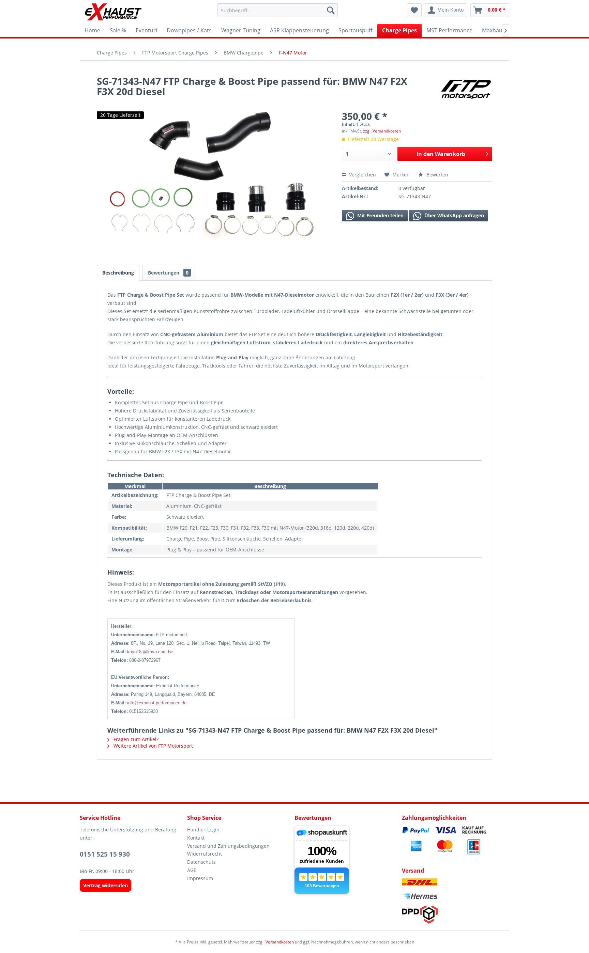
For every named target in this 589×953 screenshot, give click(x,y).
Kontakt (196, 837)
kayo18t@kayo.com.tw (149, 651)
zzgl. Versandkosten (382, 131)
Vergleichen (362, 174)
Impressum (200, 878)
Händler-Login (203, 829)
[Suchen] (330, 10)
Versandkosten (280, 942)
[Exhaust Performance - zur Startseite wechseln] (113, 11)
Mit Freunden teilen (380, 215)
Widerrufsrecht (204, 853)
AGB (192, 870)
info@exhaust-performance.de (156, 702)
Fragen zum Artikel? (135, 739)
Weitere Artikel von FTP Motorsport (152, 746)
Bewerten (436, 174)
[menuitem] (277, 10)
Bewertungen (168, 272)
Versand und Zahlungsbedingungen (228, 846)
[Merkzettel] (414, 10)
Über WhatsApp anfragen (453, 215)
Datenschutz (201, 862)
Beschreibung (118, 272)
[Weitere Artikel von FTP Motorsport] (465, 88)
